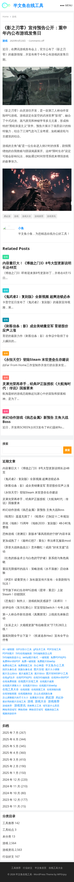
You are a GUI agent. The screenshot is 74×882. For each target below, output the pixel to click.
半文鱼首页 (40, 867)
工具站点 (8, 830)
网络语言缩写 (36, 709)
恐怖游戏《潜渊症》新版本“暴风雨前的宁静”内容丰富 (37, 534)
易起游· (60, 697)
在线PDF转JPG (24, 677)
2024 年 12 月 (11, 780)
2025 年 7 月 (10, 733)
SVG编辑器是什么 (12, 657)
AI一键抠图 (8, 649)
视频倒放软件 (10, 713)
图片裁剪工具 (26, 673)
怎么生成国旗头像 (43, 693)
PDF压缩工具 (54, 649)
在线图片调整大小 (12, 685)
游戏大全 (26, 216)
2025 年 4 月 (10, 753)
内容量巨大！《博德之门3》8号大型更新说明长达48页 (37, 265)
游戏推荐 (39, 216)
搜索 (5, 444)
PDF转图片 (8, 653)
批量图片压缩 (37, 697)
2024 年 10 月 (11, 793)
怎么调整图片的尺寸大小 (15, 697)
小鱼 (21, 228)
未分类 (7, 836)
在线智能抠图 (10, 693)
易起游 (7, 216)
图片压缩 (39, 669)
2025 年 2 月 (10, 766)
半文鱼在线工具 (28, 5)
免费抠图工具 (25, 665)
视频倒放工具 (52, 709)
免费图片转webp (46, 661)
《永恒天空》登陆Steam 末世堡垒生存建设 (36, 359)
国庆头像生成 (10, 669)
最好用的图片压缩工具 (14, 701)
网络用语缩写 (10, 709)
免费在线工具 (10, 665)
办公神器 (39, 665)
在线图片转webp (48, 685)
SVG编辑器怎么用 (42, 653)
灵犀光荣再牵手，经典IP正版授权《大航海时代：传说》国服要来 (37, 385)
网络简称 (22, 709)
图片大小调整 (52, 669)
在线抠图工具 (38, 689)
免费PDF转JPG (58, 657)
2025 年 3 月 (10, 760)
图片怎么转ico (10, 673)
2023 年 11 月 (11, 806)
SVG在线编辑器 (24, 653)
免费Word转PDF (11, 661)
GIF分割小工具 (24, 649)
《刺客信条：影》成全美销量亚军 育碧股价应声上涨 (35, 328)
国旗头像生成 (25, 669)
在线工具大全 (11, 689)
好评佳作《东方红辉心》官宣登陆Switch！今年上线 (36, 607)
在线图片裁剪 (47, 681)
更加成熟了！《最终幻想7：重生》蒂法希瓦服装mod (37, 541)
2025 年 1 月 (10, 773)
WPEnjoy (62, 874)
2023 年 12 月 (11, 800)
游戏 (14, 16)
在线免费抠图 (10, 681)
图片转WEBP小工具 (57, 673)
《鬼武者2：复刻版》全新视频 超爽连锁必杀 (36, 296)
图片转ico (39, 673)
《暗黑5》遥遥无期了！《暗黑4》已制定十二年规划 (36, 516)
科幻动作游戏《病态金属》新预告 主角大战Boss (35, 419)
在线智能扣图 (54, 689)
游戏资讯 (51, 216)
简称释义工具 (34, 705)
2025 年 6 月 (10, 739)
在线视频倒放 (25, 693)
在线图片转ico (30, 685)
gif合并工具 (39, 649)
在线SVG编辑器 (41, 677)
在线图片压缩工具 (28, 681)
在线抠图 (25, 689)
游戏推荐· (8, 705)
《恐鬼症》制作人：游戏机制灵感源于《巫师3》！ (35, 601)
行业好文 (8, 857)
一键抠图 (44, 657)
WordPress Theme (43, 874)
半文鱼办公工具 (54, 665)
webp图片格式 (30, 657)
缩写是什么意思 (51, 705)
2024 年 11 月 (11, 786)
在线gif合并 (9, 677)
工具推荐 (8, 823)
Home (6, 16)
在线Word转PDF (60, 677)
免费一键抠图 (29, 661)
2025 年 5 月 (10, 746)
